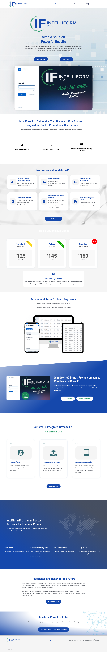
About (73, 4)
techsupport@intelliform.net (91, 640)
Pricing (80, 4)
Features (65, 4)
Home (57, 4)
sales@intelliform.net (74, 640)
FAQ (87, 4)
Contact (95, 4)
